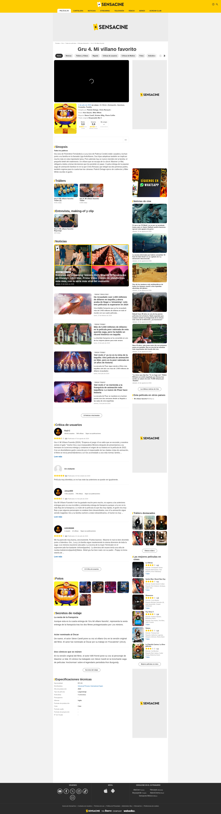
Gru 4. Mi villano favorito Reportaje (63, 230)
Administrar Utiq (127, 806)
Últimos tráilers (150, 551)
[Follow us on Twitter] (73, 791)
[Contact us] (73, 797)
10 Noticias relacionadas (91, 415)
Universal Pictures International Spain (90, 686)
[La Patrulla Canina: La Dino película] (138, 651)
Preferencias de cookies (151, 806)
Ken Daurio (87, 113)
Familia (89, 107)
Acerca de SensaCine (69, 806)
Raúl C (67, 431)
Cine (62, 43)
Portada (57, 43)
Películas (64, 11)
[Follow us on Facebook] (67, 791)
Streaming (105, 11)
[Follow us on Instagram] (79, 791)
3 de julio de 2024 (85, 105)
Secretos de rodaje (68, 613)
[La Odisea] (138, 569)
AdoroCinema (155, 793)
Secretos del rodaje (91, 670)
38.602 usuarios (69, 433)
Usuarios (93, 122)
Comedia (81, 107)
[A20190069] (58, 529)
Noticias (92, 11)
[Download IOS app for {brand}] (107, 791)
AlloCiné (136, 790)
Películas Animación (83, 43)
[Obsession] (138, 602)
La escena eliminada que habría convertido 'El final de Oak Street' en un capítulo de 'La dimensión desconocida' (148, 256)
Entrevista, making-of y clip (74, 211)
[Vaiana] (138, 634)
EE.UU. (80, 683)
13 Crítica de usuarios (91, 569)
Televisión (119, 11)
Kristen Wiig (99, 115)
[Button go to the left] (160, 55)
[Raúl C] (58, 432)
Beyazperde (136, 793)
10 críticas (75, 531)
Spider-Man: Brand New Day (155, 579)
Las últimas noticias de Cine (149, 389)
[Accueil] (110, 4)
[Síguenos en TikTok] (86, 791)
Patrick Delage (92, 110)
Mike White (97, 113)
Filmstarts (153, 790)
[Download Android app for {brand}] (114, 791)
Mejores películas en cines (149, 664)
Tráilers (60, 180)
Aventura (120, 105)
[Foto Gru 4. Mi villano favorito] (66, 593)
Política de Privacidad (113, 806)
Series (142, 11)
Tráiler (147, 574)
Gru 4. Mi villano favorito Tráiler (89, 199)
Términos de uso (99, 806)
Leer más (58, 457)
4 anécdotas (82, 695)
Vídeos (132, 11)
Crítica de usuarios (68, 425)
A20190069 (69, 528)
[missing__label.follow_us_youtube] (60, 791)
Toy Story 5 (149, 612)
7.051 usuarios (69, 494)
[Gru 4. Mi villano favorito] (65, 118)
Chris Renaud (104, 110)
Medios (83, 122)
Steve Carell (89, 115)
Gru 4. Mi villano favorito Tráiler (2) (63, 199)
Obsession (149, 595)
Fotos (59, 578)
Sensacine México (146, 796)
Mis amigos (104, 122)
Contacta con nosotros (85, 806)
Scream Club (155, 11)
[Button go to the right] (164, 55)
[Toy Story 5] (138, 618)
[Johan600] (58, 492)
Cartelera (78, 11)
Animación (112, 105)
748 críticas (79, 494)
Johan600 (68, 491)
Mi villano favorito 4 (144, 399)
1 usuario (67, 531)
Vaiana (147, 628)
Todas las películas (70, 43)
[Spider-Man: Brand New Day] (138, 585)
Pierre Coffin (110, 115)
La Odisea (149, 563)
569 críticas (80, 433)
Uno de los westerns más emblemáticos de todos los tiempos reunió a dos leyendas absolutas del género (147, 286)
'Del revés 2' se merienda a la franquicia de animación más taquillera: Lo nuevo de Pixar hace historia (110, 389)
